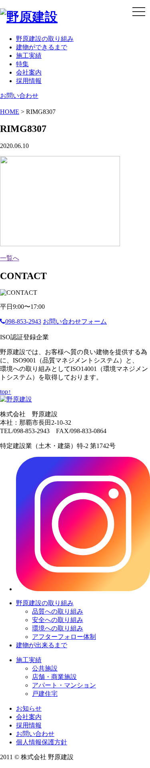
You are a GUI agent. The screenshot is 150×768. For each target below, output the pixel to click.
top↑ (5, 391)
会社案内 (29, 72)
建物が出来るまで (41, 645)
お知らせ (29, 708)
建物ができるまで (41, 47)
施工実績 (29, 55)
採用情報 (29, 80)
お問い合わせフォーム (75, 321)
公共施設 (45, 668)
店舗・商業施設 (54, 676)
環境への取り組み (57, 628)
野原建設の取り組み (45, 38)
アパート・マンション (64, 685)
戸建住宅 (45, 693)
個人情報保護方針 (41, 742)
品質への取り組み (57, 611)
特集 (22, 64)
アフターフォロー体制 (64, 636)
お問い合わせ (19, 95)
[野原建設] (29, 17)
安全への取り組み (57, 619)
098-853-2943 (23, 321)
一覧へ (9, 258)
